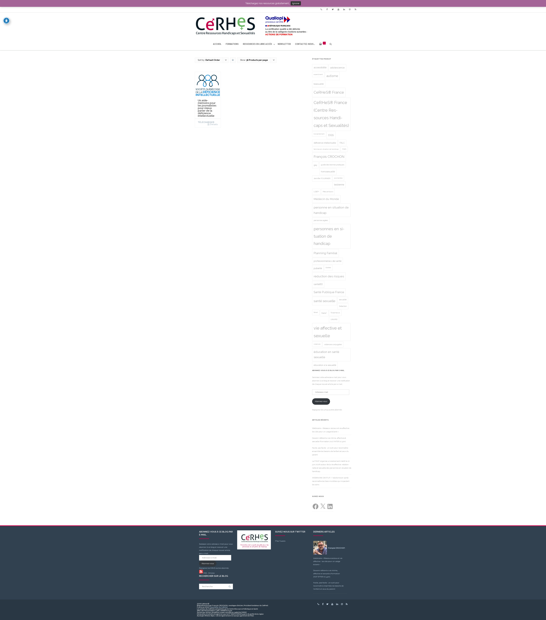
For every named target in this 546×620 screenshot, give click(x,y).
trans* (324, 313)
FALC (342, 143)
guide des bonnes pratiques (332, 165)
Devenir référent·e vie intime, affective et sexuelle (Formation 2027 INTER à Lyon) (326, 573)
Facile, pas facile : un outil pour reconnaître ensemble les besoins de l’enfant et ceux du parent (330, 451)
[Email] (350, 9)
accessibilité (320, 67)
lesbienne (339, 184)
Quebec (328, 267)
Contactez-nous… (305, 44)
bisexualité (319, 84)
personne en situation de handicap (331, 210)
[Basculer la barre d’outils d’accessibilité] (6, 20)
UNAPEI (334, 319)
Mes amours (328, 192)
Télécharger (206, 122)
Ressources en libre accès (257, 44)
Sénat (316, 312)
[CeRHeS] (273, 25)
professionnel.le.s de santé (327, 261)
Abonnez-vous (321, 401)
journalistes (338, 178)
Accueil (217, 44)
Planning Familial (325, 253)
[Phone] (321, 9)
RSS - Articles (209, 573)
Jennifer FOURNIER (322, 178)
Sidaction (343, 306)
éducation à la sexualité (325, 365)
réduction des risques (329, 276)
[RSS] (355, 9)
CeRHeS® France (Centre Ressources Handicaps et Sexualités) (331, 114)
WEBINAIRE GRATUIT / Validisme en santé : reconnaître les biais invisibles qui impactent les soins (330, 481)
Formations (232, 44)
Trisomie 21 (335, 313)
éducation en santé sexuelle (326, 354)
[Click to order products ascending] (233, 60)
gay (315, 165)
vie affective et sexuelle (328, 332)
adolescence (337, 67)
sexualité (343, 300)
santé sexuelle (324, 301)
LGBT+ (316, 192)
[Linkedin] (344, 9)
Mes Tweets (280, 541)
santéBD (318, 284)
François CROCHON (329, 157)
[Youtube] (338, 9)
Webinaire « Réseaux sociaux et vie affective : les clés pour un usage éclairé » (327, 561)
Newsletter (284, 44)
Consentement (319, 134)
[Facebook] (327, 9)
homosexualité (328, 171)
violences (317, 344)
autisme (332, 76)
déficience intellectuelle (325, 143)
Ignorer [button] (295, 3)
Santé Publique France (329, 292)
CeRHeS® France (329, 92)
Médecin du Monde (326, 199)
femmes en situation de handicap (326, 149)
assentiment (318, 74)
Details (214, 124)
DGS (331, 135)
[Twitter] (333, 9)
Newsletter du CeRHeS (219, 607)
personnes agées (321, 220)
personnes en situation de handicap (329, 236)
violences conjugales (333, 344)
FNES (344, 149)
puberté (318, 268)
